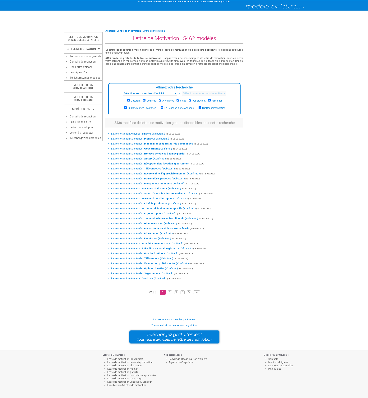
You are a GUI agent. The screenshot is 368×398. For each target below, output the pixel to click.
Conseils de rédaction (83, 61)
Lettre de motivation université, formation (130, 362)
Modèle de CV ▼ (83, 109)
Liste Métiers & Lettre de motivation (126, 385)
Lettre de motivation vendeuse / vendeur (129, 381)
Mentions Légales (278, 362)
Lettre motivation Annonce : (138, 133)
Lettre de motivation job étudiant (125, 359)
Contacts (273, 359)
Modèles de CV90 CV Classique (83, 86)
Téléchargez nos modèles (85, 77)
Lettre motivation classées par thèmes (174, 319)
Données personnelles (280, 365)
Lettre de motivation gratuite (122, 372)
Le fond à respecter (81, 132)
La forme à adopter (81, 127)
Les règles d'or (78, 72)
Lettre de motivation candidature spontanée (131, 375)
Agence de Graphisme (181, 362)
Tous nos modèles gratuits (85, 56)
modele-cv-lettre (275, 6)
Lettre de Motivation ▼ (83, 48)
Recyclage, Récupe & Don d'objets (188, 359)
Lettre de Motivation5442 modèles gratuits (83, 38)
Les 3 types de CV (80, 121)
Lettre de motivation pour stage (124, 378)
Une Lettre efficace (81, 67)
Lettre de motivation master (122, 368)
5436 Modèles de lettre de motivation (157, 1)
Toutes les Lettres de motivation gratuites (174, 325)
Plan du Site (274, 368)
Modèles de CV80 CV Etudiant (83, 99)
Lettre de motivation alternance (124, 365)
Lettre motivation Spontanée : (140, 138)
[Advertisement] (184, 20)
